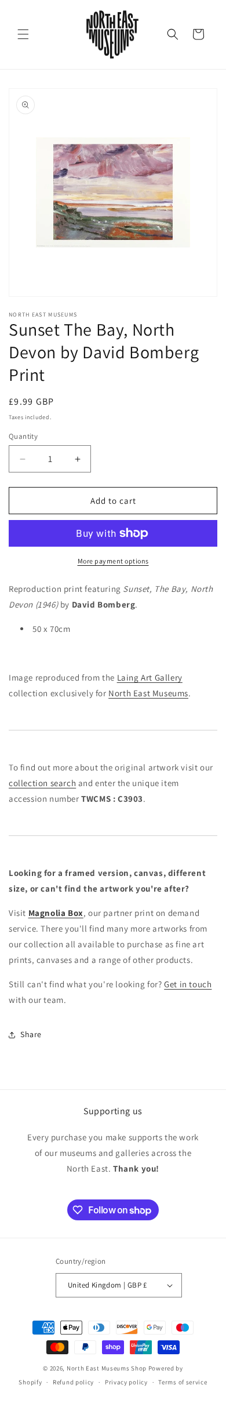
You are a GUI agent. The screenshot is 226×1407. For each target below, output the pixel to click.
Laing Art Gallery (150, 677)
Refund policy (73, 1382)
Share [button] (31, 1034)
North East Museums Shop (107, 1368)
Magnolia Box (55, 912)
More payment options (113, 561)
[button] (23, 34)
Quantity (23, 436)
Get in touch (188, 984)
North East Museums (148, 693)
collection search (42, 782)
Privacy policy (126, 1382)
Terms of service (182, 1382)
